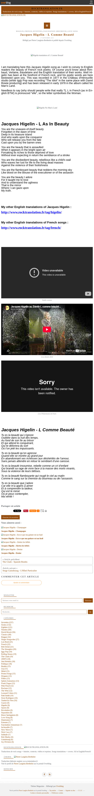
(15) (6, 666)
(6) (7, 737)
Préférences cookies (57, 793)
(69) (6, 630)
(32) (6, 637)
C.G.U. (80, 790)
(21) (7, 647)
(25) (7, 642)
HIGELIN (20, 31)
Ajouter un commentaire (21, 583)
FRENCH (28, 31)
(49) (6, 635)
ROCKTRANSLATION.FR (47, 8)
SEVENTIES (37, 31)
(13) (6, 676)
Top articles (52, 790)
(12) (8, 683)
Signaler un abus (71, 790)
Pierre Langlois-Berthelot (23, 764)
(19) (6, 652)
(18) (5, 659)
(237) (7, 622)
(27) (10, 639)
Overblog (60, 786)
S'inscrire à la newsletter (10, 517)
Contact (61, 790)
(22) (5, 644)
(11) (9, 693)
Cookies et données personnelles (39, 793)
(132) (6, 625)
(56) (8, 632)
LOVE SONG (73, 31)
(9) (5, 703)
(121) (6, 627)
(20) (8, 649)
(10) (7, 696)
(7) (7, 720)
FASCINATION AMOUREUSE (55, 31)
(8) (9, 715)
